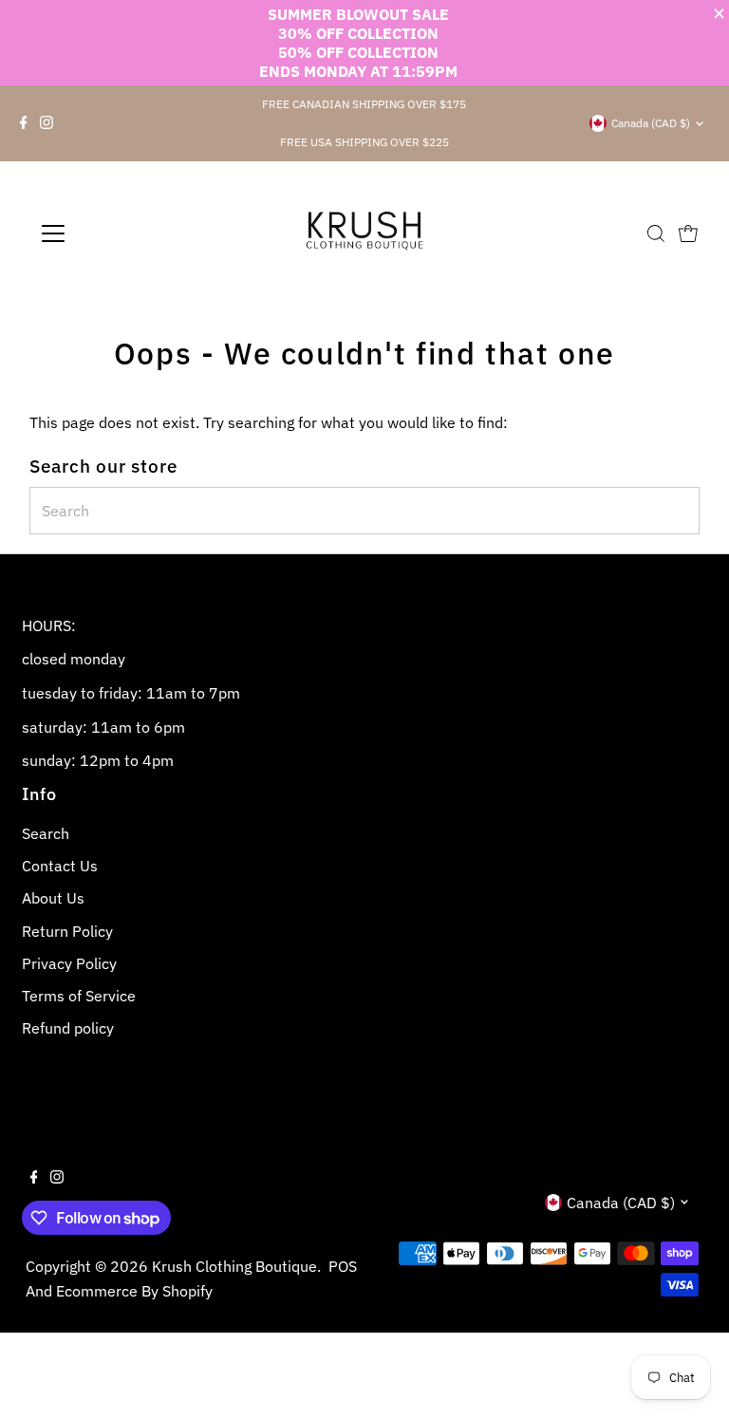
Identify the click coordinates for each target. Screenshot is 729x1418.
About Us (53, 897)
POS (342, 1266)
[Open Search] (655, 233)
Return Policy (67, 931)
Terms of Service (79, 995)
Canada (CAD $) (650, 123)
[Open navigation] (108, 233)
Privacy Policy (69, 963)
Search (45, 833)
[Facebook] (23, 123)
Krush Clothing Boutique (234, 1266)
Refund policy (68, 1027)
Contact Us (60, 865)
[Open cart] (688, 233)
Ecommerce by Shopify (134, 1290)
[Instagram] (46, 123)
